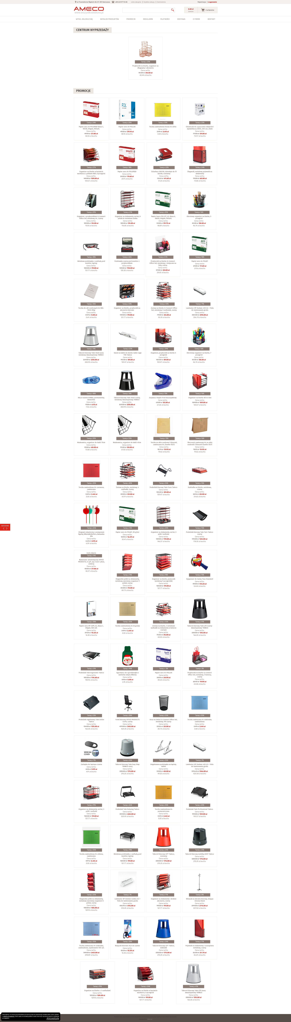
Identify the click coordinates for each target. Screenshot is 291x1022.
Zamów (190, 11)
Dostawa (181, 19)
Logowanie (212, 2)
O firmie (196, 19)
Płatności (165, 19)
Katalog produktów (109, 19)
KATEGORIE (5, 526)
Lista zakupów (136, 2)
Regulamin (148, 19)
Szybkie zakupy (149, 2)
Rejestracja (202, 2)
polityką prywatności (9, 1016)
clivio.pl (149, 1019)
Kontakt (211, 19)
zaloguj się (87, 19)
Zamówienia (161, 2)
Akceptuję (52, 1018)
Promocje (130, 19)
